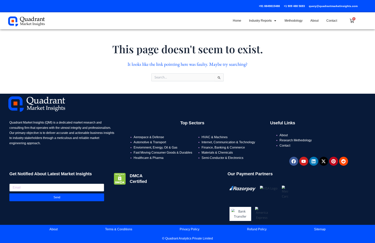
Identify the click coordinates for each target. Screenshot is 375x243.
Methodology (294, 20)
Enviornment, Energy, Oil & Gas (155, 147)
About (314, 20)
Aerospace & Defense (149, 137)
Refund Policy (257, 229)
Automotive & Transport (150, 142)
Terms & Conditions (118, 229)
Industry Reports (260, 20)
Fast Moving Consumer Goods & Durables (163, 152)
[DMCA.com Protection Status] (120, 178)
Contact (331, 20)
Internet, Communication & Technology (228, 142)
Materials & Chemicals (217, 152)
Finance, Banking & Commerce (223, 147)
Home (237, 20)
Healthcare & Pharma (148, 157)
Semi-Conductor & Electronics (222, 157)
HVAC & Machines (215, 137)
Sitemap (320, 229)
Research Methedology (295, 140)
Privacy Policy (189, 229)
